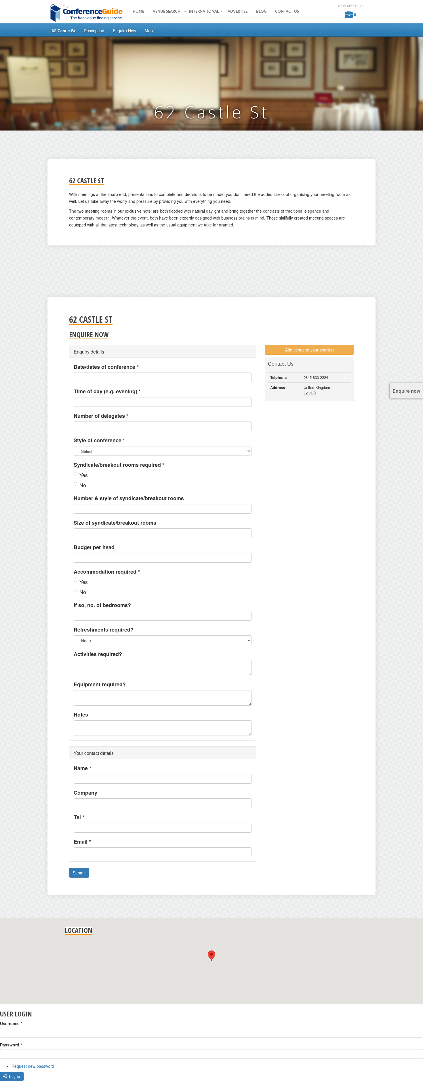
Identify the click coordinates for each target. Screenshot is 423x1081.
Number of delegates (101, 415)
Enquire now (406, 391)
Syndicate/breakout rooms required (119, 464)
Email (82, 841)
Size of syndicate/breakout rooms (115, 522)
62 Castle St (63, 30)
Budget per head (94, 547)
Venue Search (164, 12)
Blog (261, 12)
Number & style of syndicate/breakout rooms (129, 498)
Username (11, 1023)
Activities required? (98, 654)
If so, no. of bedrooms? (102, 605)
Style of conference (99, 440)
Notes (81, 714)
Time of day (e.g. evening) (107, 391)
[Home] (87, 12)
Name (82, 768)
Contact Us (287, 12)
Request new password (33, 1066)
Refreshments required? (104, 629)
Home (138, 12)
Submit (79, 873)
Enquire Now (124, 30)
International (202, 12)
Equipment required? (100, 684)
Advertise (237, 12)
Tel (79, 817)
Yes (83, 475)
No (82, 485)
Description (94, 30)
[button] (211, 955)
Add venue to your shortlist (309, 350)
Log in (14, 1076)
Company (85, 792)
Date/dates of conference (106, 367)
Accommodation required (107, 571)
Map (149, 30)
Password (11, 1045)
